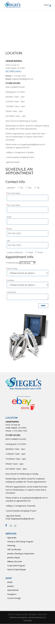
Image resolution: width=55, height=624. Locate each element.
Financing (11, 545)
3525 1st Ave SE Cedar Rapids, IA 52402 (16, 424)
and (30, 617)
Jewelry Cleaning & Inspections (20, 553)
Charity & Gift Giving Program (20, 541)
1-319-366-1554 (19, 430)
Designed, (23, 617)
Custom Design (14, 598)
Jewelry (10, 586)
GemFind (27, 620)
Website (13, 617)
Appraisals (11, 537)
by (44, 617)
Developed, (37, 617)
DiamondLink (12, 590)
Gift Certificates (14, 549)
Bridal (9, 582)
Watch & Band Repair (16, 569)
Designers (11, 594)
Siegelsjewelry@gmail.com (22, 518)
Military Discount (14, 561)
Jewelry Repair (13, 557)
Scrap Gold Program (16, 565)
